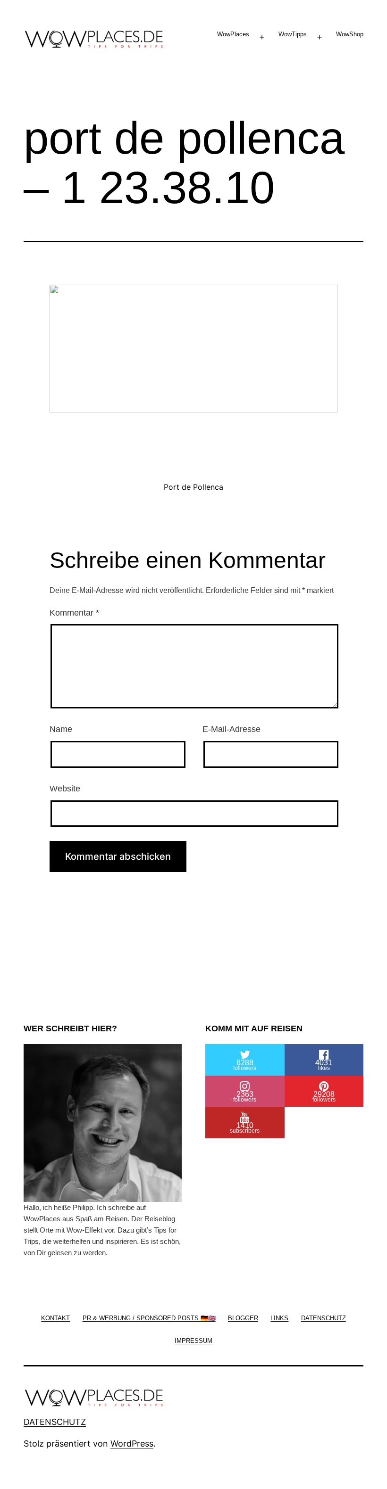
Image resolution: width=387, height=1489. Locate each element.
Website (65, 788)
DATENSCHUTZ (55, 1422)
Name (61, 729)
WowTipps (292, 34)
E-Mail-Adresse (231, 729)
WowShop (349, 34)
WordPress (131, 1443)
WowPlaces (233, 34)
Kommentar (74, 612)
